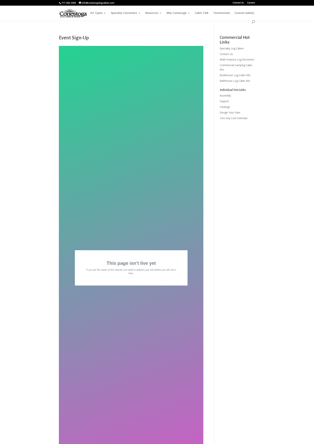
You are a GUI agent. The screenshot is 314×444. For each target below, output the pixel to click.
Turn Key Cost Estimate (233, 118)
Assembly (225, 95)
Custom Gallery (244, 13)
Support (224, 101)
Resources (151, 13)
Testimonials (221, 13)
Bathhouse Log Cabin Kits (235, 80)
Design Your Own (230, 112)
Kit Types (96, 13)
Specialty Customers (124, 13)
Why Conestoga (176, 13)
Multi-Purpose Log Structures (237, 59)
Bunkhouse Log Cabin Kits (235, 75)
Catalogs (225, 107)
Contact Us (238, 3)
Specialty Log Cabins (232, 48)
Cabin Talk (201, 13)
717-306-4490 (68, 2)
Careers (251, 3)
